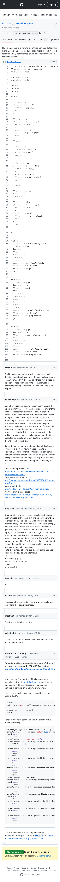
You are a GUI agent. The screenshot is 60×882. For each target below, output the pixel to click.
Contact (7, 870)
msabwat (9, 616)
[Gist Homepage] (21, 4)
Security (25, 868)
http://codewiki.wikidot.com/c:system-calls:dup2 (27, 489)
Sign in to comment (45, 856)
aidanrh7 (9, 367)
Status (33, 868)
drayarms (9, 508)
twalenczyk (10, 399)
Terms (9, 868)
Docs (51, 868)
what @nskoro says (32, 682)
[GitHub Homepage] (21, 874)
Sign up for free (14, 852)
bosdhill (9, 578)
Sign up (52, 4)
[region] (30, 213)
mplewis (7, 23)
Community (42, 868)
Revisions (24, 39)
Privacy (17, 868)
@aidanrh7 (10, 515)
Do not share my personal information (41, 870)
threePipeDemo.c (24, 23)
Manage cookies (18, 870)
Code (9, 39)
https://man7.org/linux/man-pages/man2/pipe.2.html (30, 669)
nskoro (8, 595)
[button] (39, 33)
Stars (42, 39)
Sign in (41, 4)
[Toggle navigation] (4, 4)
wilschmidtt (10, 633)
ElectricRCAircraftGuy (15, 653)
